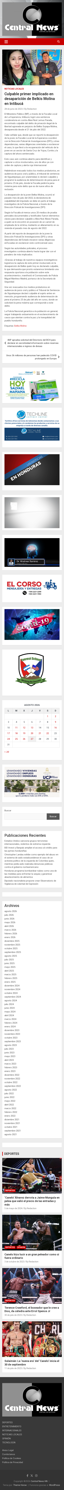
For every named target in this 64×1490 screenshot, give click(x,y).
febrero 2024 (10, 1023)
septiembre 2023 (12, 1041)
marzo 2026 (10, 930)
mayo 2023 (9, 1056)
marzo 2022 (10, 1108)
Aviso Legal (8, 1450)
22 (47, 733)
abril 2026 (9, 926)
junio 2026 (9, 918)
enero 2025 (9, 982)
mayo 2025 (9, 967)
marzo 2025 (10, 974)
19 (24, 733)
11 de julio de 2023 (13, 1368)
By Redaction (30, 109)
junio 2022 (9, 1097)
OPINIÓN (21, 1247)
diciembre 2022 (11, 1075)
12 (24, 727)
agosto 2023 (10, 1045)
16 (55, 727)
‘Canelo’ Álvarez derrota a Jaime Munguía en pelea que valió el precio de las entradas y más (32, 1201)
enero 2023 (9, 1071)
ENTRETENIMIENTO (11, 1426)
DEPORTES (11, 1154)
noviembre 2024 (12, 989)
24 (8, 739)
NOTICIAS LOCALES (14, 89)
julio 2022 (9, 1093)
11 (16, 727)
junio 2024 (9, 1008)
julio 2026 (9, 915)
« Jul (6, 751)
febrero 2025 (10, 978)
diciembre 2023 (11, 1030)
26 (24, 739)
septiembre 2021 (12, 1130)
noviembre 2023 (12, 1034)
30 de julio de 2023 (13, 1315)
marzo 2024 (10, 1019)
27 (32, 739)
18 (16, 733)
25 (16, 739)
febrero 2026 (10, 933)
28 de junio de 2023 (13, 109)
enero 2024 (9, 1026)
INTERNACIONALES (11, 1430)
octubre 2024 (10, 993)
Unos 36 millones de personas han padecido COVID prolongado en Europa (31, 357)
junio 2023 (9, 1052)
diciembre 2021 (11, 1119)
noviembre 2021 (12, 1123)
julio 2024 (9, 1004)
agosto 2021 (10, 1134)
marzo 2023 (10, 1063)
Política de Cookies (11, 1458)
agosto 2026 (10, 911)
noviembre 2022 (12, 1078)
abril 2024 (9, 1015)
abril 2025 (9, 970)
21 (40, 733)
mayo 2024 (9, 1011)
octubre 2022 (10, 1082)
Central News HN (39, 1481)
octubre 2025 (10, 948)
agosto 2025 (10, 956)
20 (32, 733)
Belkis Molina (20, 326)
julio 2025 (9, 959)
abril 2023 (9, 1060)
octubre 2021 (10, 1127)
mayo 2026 (9, 922)
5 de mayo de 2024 (13, 1208)
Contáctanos (8, 1454)
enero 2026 (9, 937)
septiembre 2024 (12, 996)
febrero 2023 (10, 1067)
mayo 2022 (9, 1101)
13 (32, 727)
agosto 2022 (10, 1089)
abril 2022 (9, 1104)
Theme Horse (20, 1485)
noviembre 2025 (12, 944)
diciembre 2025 (11, 941)
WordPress (54, 1485)
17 (8, 733)
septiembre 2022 (12, 1086)
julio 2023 (9, 1049)
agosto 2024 (10, 1000)
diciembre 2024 (11, 985)
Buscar (7, 810)
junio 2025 (9, 963)
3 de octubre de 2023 (14, 1261)
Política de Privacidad (12, 1462)
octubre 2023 (10, 1037)
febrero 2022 (10, 1112)
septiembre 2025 (12, 952)
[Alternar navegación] (6, 41)
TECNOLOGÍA (8, 1442)
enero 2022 (9, 1115)
